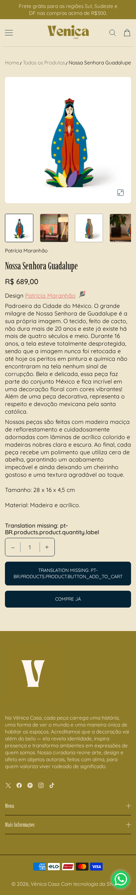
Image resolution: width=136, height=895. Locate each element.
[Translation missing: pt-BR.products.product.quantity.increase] (47, 547)
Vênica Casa (45, 884)
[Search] (113, 33)
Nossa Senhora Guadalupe (100, 62)
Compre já (68, 599)
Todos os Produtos (44, 62)
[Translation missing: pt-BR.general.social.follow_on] (8, 785)
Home (12, 62)
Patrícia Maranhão (50, 295)
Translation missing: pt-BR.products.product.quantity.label (52, 528)
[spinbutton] (30, 547)
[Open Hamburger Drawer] (9, 33)
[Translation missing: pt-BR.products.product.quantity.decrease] (13, 547)
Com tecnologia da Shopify (92, 884)
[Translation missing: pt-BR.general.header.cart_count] (127, 33)
